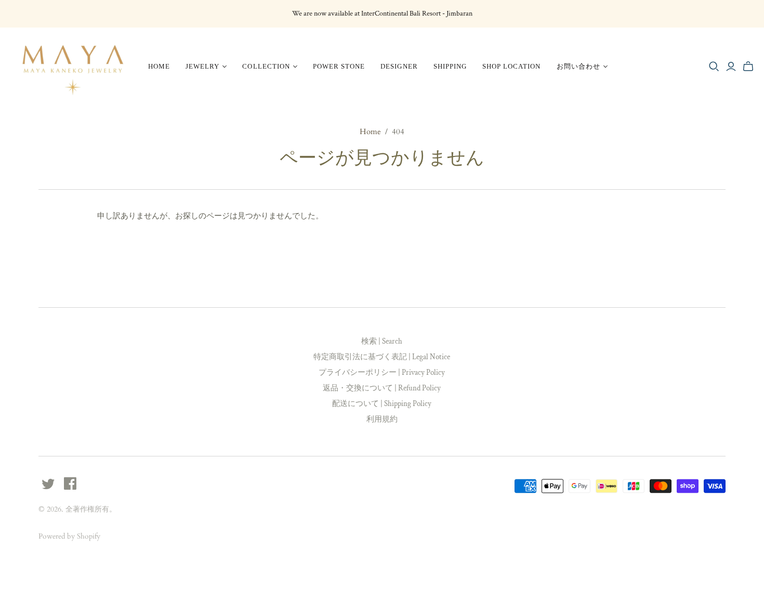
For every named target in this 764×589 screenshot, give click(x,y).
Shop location (511, 66)
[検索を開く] (714, 66)
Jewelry (202, 66)
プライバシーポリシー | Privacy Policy (382, 372)
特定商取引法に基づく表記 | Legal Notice (381, 357)
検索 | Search (381, 341)
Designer (398, 66)
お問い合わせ (578, 66)
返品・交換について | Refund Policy (382, 388)
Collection (265, 66)
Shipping (450, 66)
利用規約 (382, 419)
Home (159, 66)
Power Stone (339, 66)
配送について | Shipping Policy (381, 404)
